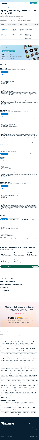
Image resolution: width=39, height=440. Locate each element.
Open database (34, 3)
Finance (12, 358)
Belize (35, 392)
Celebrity (10, 355)
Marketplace (31, 345)
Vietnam (2, 397)
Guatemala (3, 380)
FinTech (8, 358)
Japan (29, 382)
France (18, 383)
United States (15, 387)
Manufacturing (33, 356)
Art (17, 356)
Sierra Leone (20, 385)
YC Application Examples (33, 429)
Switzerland (32, 378)
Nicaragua (25, 377)
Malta (7, 377)
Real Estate (21, 356)
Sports (20, 350)
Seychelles (15, 382)
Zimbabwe (14, 370)
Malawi (24, 380)
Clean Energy (7, 341)
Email (17, 345)
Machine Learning (13, 346)
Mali (36, 383)
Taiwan (2, 370)
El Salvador (29, 385)
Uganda (32, 380)
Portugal (10, 385)
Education (7, 350)
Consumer (13, 351)
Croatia (27, 366)
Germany (6, 387)
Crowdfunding (31, 351)
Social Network (16, 348)
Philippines (14, 385)
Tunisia (6, 370)
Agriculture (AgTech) (26, 346)
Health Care (19, 346)
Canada (2, 383)
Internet (7, 360)
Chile (6, 397)
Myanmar (28, 380)
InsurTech (7, 343)
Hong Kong (2, 366)
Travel (34, 341)
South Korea (3, 368)
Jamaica (27, 378)
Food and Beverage (4, 356)
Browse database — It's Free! (8, 51)
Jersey (20, 392)
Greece (23, 366)
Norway (23, 370)
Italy (5, 394)
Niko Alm (2, 37)
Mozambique (12, 377)
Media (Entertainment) (4, 412)
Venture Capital (15, 353)
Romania (2, 373)
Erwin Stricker (3, 31)
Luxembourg (3, 377)
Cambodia (29, 394)
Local (23, 341)
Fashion (21, 353)
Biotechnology (8, 351)
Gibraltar (32, 368)
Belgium (7, 390)
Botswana (25, 382)
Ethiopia (24, 390)
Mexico (31, 370)
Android (11, 360)
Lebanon (12, 395)
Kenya (26, 375)
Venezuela (19, 380)
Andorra (32, 373)
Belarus (9, 394)
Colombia (2, 375)
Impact (29, 360)
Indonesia (20, 387)
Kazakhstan (8, 380)
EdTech (12, 341)
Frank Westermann (4, 29)
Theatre (36, 351)
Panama (30, 377)
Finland (2, 394)
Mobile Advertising (35, 358)
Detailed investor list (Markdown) (18, 16)
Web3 (11, 353)
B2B (11, 348)
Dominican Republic (32, 387)
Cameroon (23, 373)
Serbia (34, 377)
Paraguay (20, 382)
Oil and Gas (12, 343)
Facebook (2, 348)
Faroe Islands (12, 392)
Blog (30, 426)
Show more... (2, 77)
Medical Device (32, 348)
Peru (20, 395)
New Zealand (8, 378)
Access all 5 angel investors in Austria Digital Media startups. (19, 40)
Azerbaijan (28, 390)
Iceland (25, 394)
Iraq (33, 383)
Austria (5, 7)
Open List (35, 266)
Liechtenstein (7, 395)
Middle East (25, 387)
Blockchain (7, 348)
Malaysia (5, 385)
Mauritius (21, 377)
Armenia (10, 375)
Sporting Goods (26, 356)
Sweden (10, 370)
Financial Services (17, 358)
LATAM (21, 368)
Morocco (6, 382)
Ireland (33, 382)
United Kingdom (7, 383)
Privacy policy (32, 436)
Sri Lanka (23, 378)
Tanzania (2, 387)
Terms (37, 436)
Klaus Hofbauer (3, 26)
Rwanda (24, 385)
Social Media (24, 358)
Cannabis (2, 355)
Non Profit (2, 360)
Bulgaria (33, 390)
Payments (13, 345)
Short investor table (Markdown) (9, 16)
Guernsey (27, 373)
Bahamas (6, 392)
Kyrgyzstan (16, 368)
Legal (23, 350)
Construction (32, 350)
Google (2, 341)
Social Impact (21, 343)
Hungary (13, 394)
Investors (2, 7)
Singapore (8, 368)
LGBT (6, 355)
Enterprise (13, 409)
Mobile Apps (19, 355)
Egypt (19, 366)
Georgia (22, 383)
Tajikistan (27, 370)
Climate (14, 355)
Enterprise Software (29, 341)
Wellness (2, 350)
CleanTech (21, 345)
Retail (16, 343)
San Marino (29, 395)
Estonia (17, 392)
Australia (13, 378)
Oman (6, 373)
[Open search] (26, 3)
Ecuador (2, 392)
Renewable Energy (24, 351)
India (11, 387)
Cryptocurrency (27, 343)
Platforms (2, 343)
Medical (2, 353)
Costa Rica (15, 375)
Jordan (16, 390)
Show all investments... (4, 104)
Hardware (20, 360)
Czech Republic (21, 375)
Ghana (30, 383)
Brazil (12, 368)
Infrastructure (33, 353)
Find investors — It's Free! (19, 313)
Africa (24, 368)
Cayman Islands (13, 380)
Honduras (34, 394)
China (19, 373)
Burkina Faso (32, 366)
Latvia (2, 385)
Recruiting (6, 353)
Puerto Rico (11, 373)
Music (14, 356)
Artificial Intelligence (18, 341)
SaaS (32, 343)
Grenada (17, 394)
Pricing (24, 427)
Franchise (28, 358)
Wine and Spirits (30, 355)
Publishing (10, 356)
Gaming (32, 346)
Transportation (31, 405)
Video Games (22, 348)
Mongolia (16, 395)
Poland (15, 373)
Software (18, 351)
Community (3, 402)
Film (34, 343)
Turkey (36, 380)
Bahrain (24, 392)
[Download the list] (28, 3)
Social (25, 353)
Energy (26, 345)
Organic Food (3, 346)
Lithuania (2, 395)
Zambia (19, 370)
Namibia (17, 377)
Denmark (26, 383)
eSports (27, 350)
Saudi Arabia (18, 378)
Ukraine (33, 395)
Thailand (7, 366)
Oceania (28, 368)
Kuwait (30, 375)
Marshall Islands (34, 375)
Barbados (12, 390)
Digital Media (10, 7)
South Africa (13, 383)
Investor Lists (31, 427)
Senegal (34, 385)
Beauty (28, 353)
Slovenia (24, 395)
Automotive (15, 350)
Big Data (27, 348)
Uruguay (2, 382)
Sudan (7, 375)
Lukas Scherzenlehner (3, 35)
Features (24, 426)
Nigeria (35, 370)
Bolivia (28, 392)
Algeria (32, 392)
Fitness (8, 346)
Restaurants (3, 345)
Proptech (33, 360)
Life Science (24, 355)
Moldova (11, 382)
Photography (8, 345)
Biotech (25, 360)
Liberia (36, 368)
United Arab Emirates (13, 366)
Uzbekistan (2, 378)
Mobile (11, 350)
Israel (21, 394)
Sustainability (16, 360)
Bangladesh (3, 390)
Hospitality (2, 351)
